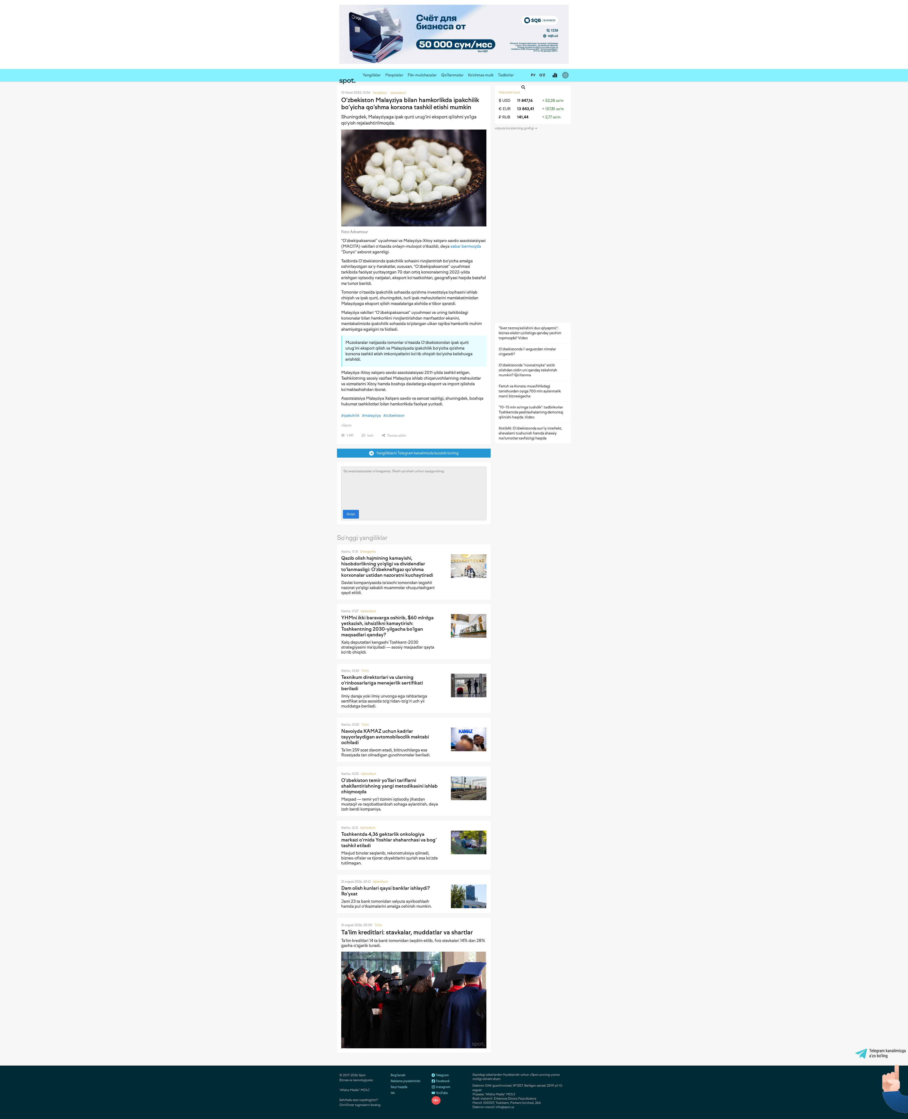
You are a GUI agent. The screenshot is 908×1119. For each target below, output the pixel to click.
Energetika (368, 551)
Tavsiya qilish (396, 436)
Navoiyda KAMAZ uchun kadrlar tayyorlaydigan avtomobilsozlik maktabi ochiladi (385, 736)
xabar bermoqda (465, 246)
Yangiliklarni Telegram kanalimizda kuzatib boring (416, 453)
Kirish (351, 514)
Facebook (442, 1081)
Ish (393, 1093)
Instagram (442, 1087)
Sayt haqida (399, 1087)
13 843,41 (525, 109)
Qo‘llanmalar (452, 75)
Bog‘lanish (398, 1075)
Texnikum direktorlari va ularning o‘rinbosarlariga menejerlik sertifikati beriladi (382, 682)
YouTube (441, 1093)
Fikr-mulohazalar (422, 75)
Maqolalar (394, 75)
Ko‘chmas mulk (480, 75)
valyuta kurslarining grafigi (515, 128)
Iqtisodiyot (368, 611)
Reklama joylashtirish (405, 1081)
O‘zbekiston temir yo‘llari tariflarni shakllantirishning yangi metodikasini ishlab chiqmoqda (389, 785)
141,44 (522, 117)
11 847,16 (525, 100)
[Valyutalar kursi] (554, 75)
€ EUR (505, 109)
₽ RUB (504, 117)
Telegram (442, 1075)
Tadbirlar (506, 75)
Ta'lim (365, 670)
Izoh (370, 436)
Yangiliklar (372, 75)
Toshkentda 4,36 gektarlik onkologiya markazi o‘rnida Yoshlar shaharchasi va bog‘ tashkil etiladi (389, 839)
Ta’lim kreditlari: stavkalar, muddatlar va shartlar (407, 932)
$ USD (504, 100)
